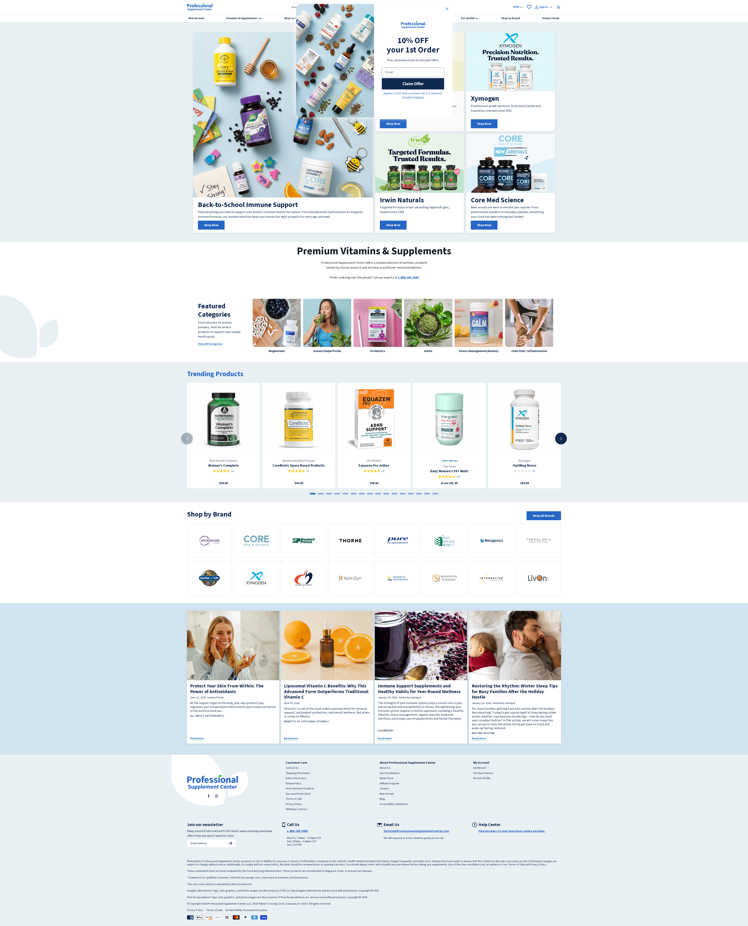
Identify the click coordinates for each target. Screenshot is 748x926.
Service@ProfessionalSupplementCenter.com (416, 839)
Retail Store (386, 786)
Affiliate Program (389, 791)
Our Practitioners (390, 781)
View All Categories (210, 352)
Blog (382, 806)
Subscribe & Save (296, 786)
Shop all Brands (544, 523)
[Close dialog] (447, 8)
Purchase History (483, 781)
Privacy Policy (294, 812)
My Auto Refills (481, 786)
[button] (717, 4)
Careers (384, 796)
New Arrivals (387, 801)
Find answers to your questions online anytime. (512, 839)
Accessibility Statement (394, 812)
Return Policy (293, 791)
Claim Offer (413, 84)
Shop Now (211, 233)
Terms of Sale (294, 806)
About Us (385, 775)
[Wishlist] (529, 14)
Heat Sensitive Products (300, 796)
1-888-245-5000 (408, 285)
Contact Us (292, 775)
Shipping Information (298, 781)
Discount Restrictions (298, 801)
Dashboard (479, 775)
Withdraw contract (296, 817)
